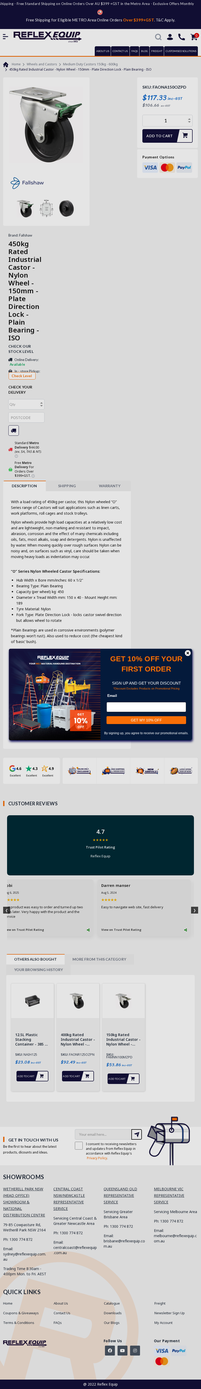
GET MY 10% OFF (146, 720)
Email (112, 695)
